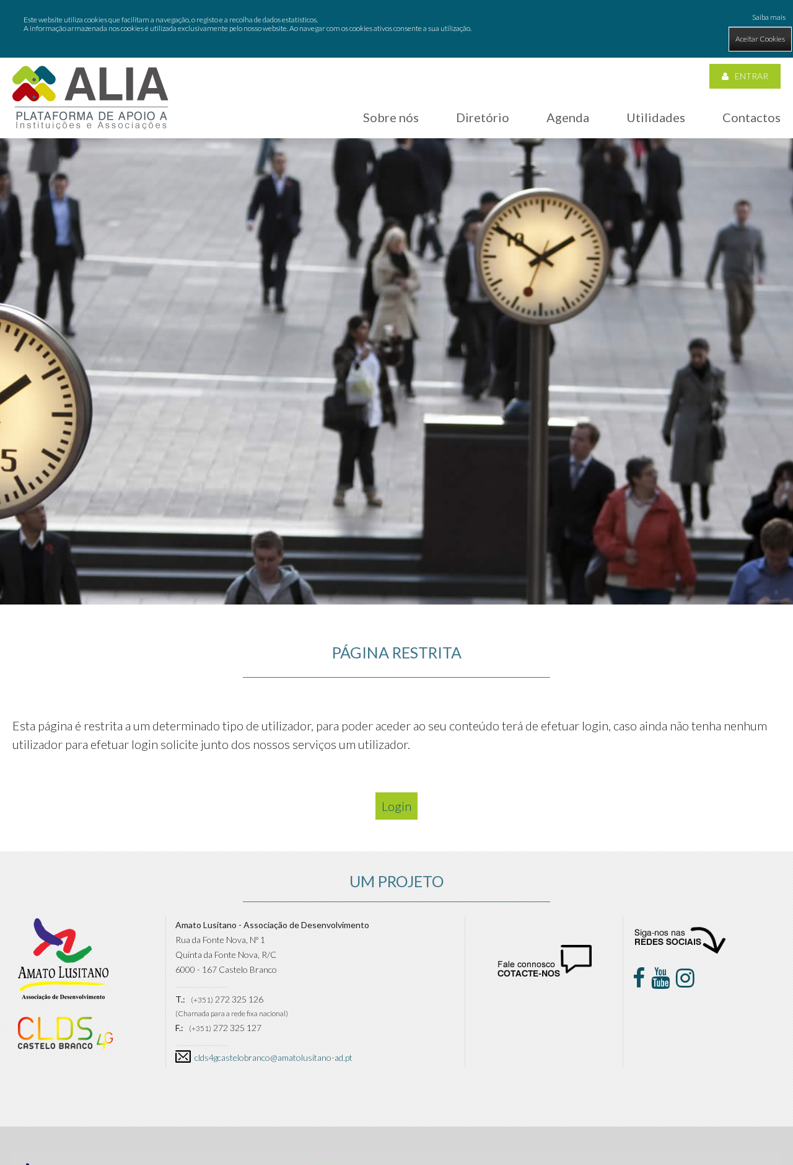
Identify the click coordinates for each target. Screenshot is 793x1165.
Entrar (751, 76)
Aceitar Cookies (760, 38)
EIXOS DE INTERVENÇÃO (261, 190)
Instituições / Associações (513, 156)
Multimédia (654, 258)
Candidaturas (659, 233)
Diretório (482, 117)
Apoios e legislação (669, 182)
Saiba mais (769, 17)
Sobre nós (391, 117)
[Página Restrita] (90, 97)
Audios (486, 266)
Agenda (567, 117)
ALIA (380, 156)
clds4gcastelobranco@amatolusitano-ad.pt (274, 1057)
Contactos (751, 117)
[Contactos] (544, 973)
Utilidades (655, 117)
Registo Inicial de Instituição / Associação (518, 188)
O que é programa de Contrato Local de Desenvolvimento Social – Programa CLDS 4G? (443, 194)
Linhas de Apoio (663, 207)
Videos (486, 291)
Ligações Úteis (661, 156)
